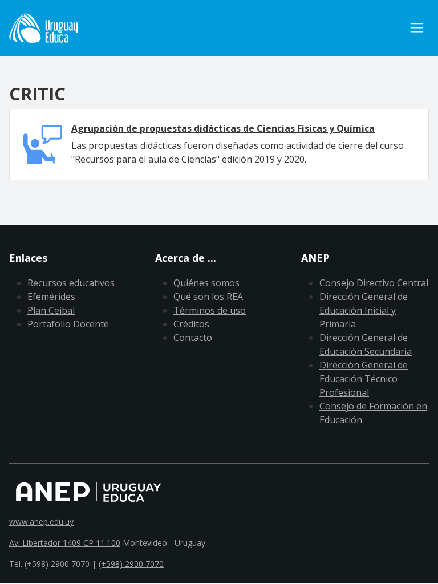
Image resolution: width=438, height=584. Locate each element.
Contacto (192, 337)
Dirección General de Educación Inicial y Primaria (363, 310)
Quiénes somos (206, 283)
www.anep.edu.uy (41, 521)
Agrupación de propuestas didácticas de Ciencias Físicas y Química (223, 128)
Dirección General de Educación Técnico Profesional (363, 379)
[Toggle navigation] (416, 28)
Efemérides (51, 296)
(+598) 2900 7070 (131, 563)
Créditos (191, 324)
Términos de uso (209, 310)
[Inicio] (43, 28)
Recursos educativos (71, 283)
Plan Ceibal (51, 310)
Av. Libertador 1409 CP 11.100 (64, 542)
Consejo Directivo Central (373, 283)
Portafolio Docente (68, 324)
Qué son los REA (208, 296)
